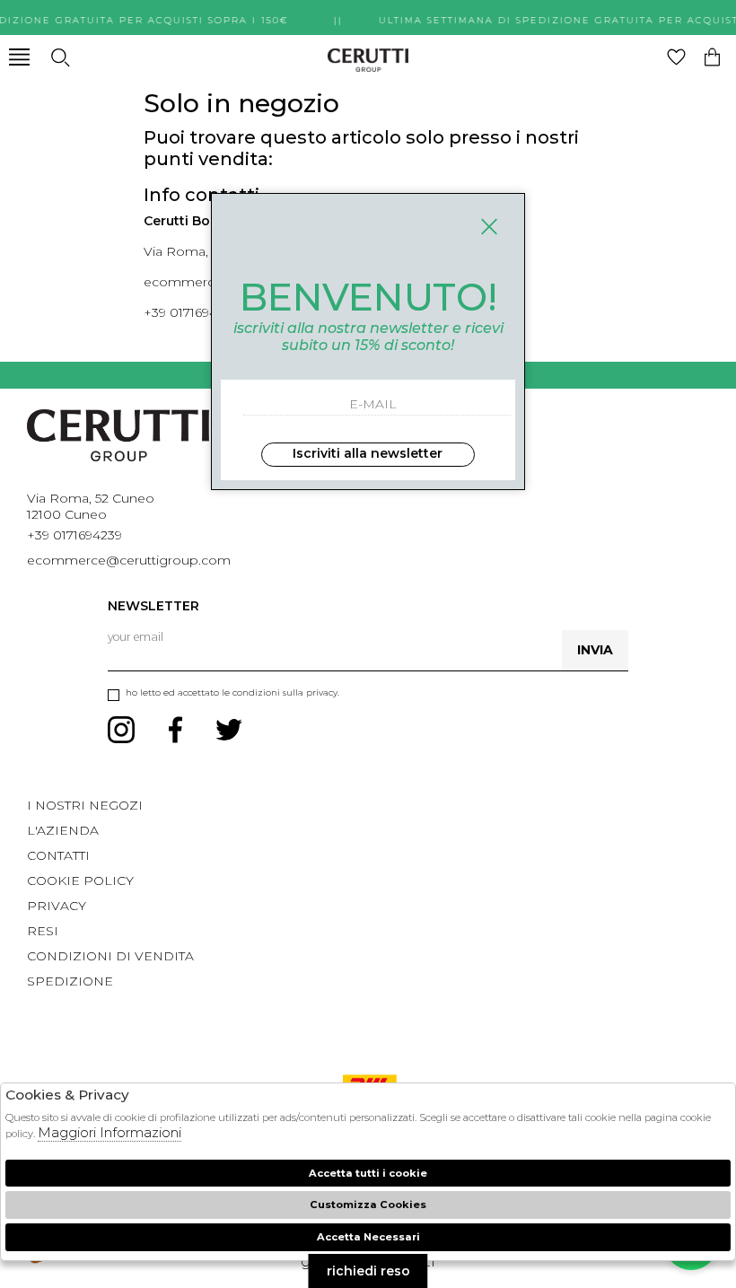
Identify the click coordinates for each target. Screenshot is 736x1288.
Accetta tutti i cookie (368, 1173)
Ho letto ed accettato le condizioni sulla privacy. (232, 692)
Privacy (56, 906)
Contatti (58, 855)
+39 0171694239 (191, 312)
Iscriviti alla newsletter (367, 453)
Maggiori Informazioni (109, 1132)
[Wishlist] (676, 57)
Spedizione (70, 981)
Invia (595, 650)
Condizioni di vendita (110, 956)
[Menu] (19, 57)
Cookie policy (80, 880)
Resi (42, 931)
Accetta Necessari (368, 1237)
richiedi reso (368, 1271)
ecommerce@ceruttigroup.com (129, 560)
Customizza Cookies (368, 1204)
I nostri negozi (85, 805)
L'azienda (63, 830)
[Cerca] (59, 57)
